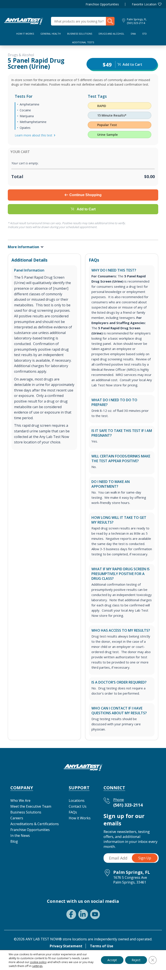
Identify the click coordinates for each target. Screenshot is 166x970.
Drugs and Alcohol (111, 33)
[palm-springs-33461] (23, 20)
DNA (133, 33)
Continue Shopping (85, 195)
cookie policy (38, 962)
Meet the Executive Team (30, 806)
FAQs (73, 812)
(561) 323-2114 (136, 23)
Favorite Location (144, 4)
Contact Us (77, 806)
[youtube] (95, 914)
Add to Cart (86, 209)
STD (144, 33)
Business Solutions (79, 33)
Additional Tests (83, 42)
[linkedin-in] (83, 914)
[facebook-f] (71, 914)
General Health (50, 33)
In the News (20, 835)
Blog (14, 841)
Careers (16, 818)
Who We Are (20, 800)
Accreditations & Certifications (34, 823)
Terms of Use (101, 946)
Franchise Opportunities (102, 4)
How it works (25, 33)
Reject (136, 960)
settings (37, 966)
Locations (77, 800)
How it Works (80, 818)
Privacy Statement (66, 946)
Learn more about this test (33, 135)
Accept (112, 960)
